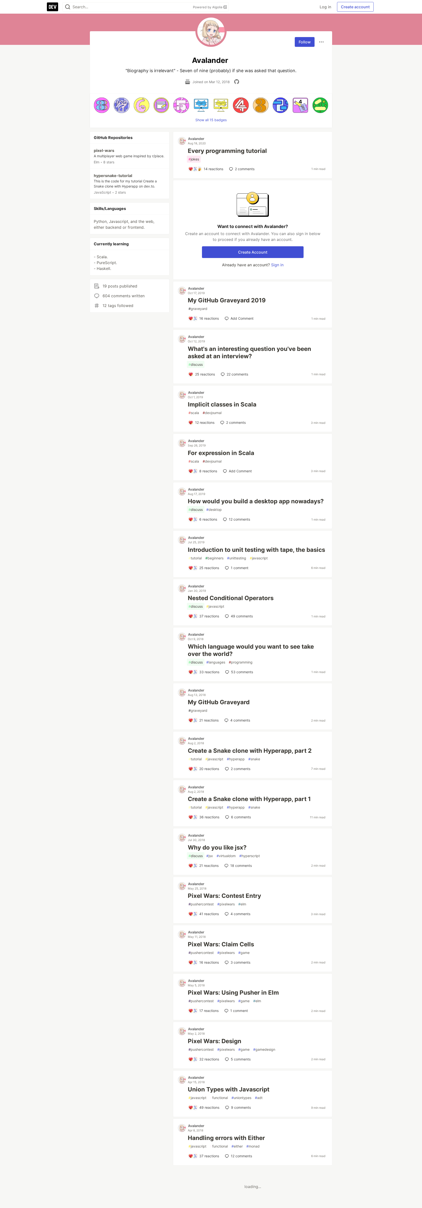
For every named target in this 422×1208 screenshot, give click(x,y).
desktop (214, 509)
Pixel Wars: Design (214, 1041)
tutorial (195, 558)
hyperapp (236, 759)
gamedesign (264, 1049)
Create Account (252, 252)
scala (194, 413)
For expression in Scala (221, 452)
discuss (196, 364)
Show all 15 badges (211, 120)
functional (219, 1098)
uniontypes (241, 1098)
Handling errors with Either (226, 1137)
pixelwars (226, 904)
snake (254, 759)
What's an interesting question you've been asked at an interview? (249, 352)
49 (242, 616)
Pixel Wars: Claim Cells (221, 944)
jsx (209, 856)
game (244, 953)
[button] (102, 105)
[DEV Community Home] (52, 7)
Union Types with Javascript (228, 1089)
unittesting (236, 558)
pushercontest (201, 904)
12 (239, 519)
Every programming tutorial (227, 150)
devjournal (212, 413)
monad (253, 1146)
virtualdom (226, 856)
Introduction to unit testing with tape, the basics (256, 549)
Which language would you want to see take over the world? (251, 650)
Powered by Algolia (208, 7)
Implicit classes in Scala (222, 404)
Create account (355, 6)
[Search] (68, 6)
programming (241, 662)
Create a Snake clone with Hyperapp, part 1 (249, 798)
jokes (194, 159)
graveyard (198, 309)
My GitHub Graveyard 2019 (227, 300)
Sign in (277, 264)
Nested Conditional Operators (231, 598)
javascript (259, 558)
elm (242, 904)
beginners (214, 558)
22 (237, 374)
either (237, 1146)
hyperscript (249, 856)
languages (215, 662)
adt (259, 1098)
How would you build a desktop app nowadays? (256, 501)
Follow (305, 42)
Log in (325, 6)
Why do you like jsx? (217, 847)
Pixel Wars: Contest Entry (224, 895)
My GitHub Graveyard (219, 702)
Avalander (196, 139)
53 (242, 672)
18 (241, 865)
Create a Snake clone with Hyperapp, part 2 (250, 750)
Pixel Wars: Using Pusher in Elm (233, 992)
